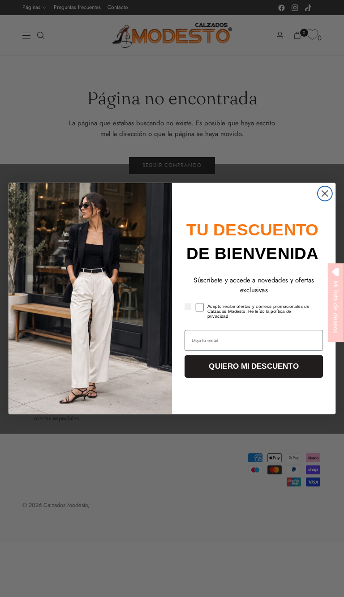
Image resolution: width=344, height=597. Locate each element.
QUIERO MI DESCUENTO (253, 366)
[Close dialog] (325, 193)
